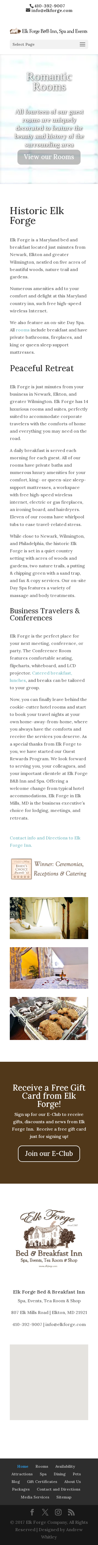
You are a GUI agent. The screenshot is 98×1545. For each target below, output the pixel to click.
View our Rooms (49, 162)
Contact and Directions (58, 1489)
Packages (21, 1489)
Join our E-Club (49, 1153)
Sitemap (63, 1497)
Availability (65, 1466)
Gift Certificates (42, 1481)
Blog (15, 1481)
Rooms (41, 1466)
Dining (60, 1474)
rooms (23, 330)
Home (22, 1466)
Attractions (22, 1474)
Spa (43, 1474)
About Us (72, 1481)
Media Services (35, 1497)
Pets (77, 1474)
